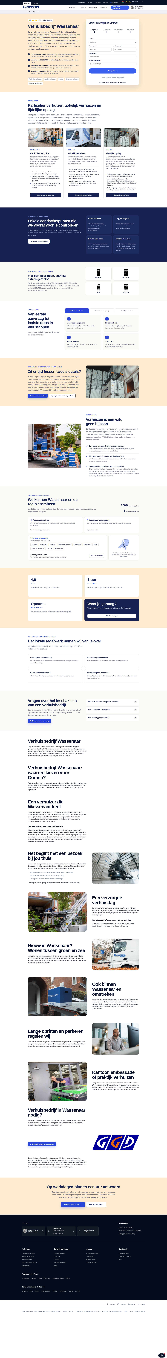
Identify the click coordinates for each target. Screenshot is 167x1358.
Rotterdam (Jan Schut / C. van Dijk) (130, 1230)
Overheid (57, 1259)
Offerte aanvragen (112, 616)
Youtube (142, 1304)
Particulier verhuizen (35, 79)
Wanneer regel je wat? (35, 83)
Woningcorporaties (60, 1262)
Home (23, 12)
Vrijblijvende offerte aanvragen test (42, 1144)
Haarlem (33, 1278)
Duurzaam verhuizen (72, 79)
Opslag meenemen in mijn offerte (62, 396)
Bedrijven (55, 1291)
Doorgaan (111, 71)
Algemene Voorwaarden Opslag (112, 1311)
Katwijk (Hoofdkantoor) (126, 1227)
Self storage (90, 1256)
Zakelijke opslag (91, 1262)
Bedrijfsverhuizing (59, 1253)
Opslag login (81, 2)
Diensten (102, 7)
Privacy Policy (128, 1311)
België (95, 544)
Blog (120, 1259)
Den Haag (47, 1278)
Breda (62, 1278)
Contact (105, 2)
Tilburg (68, 1278)
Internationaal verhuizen (29, 1262)
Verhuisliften (93, 7)
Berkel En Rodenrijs (38, 548)
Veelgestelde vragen (125, 1256)
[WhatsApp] (161, 1355)
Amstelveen (77, 544)
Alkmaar (52, 544)
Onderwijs (57, 1256)
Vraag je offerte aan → (72, 1204)
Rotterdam (55, 1278)
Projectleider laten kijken (83, 195)
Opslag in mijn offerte (121, 195)
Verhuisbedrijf (31, 12)
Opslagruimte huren (92, 1253)
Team (31, 1291)
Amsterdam (87, 544)
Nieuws (37, 1291)
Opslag (82, 7)
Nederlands (115, 2)
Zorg (55, 1265)
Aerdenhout (43, 544)
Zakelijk (36, 3)
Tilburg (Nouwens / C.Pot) (127, 1234)
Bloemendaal (59, 548)
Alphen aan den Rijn (64, 544)
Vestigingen (63, 1291)
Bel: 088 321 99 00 (97, 556)
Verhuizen (72, 7)
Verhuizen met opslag (102, 311)
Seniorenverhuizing (28, 1256)
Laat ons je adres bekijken (39, 241)
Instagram (123, 1304)
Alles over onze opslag (37, 396)
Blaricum (49, 548)
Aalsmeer (34, 544)
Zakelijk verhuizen (50, 79)
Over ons (89, 2)
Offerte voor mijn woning (45, 195)
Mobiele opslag (91, 1259)
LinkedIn (133, 1304)
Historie (71, 1291)
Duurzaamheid (45, 1291)
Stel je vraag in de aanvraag (39, 721)
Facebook (112, 1304)
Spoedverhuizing (27, 1259)
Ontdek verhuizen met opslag (118, 82)
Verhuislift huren (124, 1253)
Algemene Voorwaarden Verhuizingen (88, 1311)
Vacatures (98, 2)
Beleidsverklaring (140, 1311)
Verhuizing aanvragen (116, 7)
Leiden (40, 1278)
